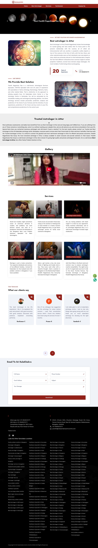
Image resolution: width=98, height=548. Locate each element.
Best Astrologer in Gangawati (57, 521)
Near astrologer (12, 475)
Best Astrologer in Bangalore (57, 445)
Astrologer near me (13, 477)
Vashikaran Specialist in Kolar (36, 502)
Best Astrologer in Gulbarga (57, 458)
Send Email (49, 397)
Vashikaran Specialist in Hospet (37, 477)
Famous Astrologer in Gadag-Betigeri (80, 483)
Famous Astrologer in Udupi (78, 486)
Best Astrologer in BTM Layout (16, 507)
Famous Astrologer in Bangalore (79, 445)
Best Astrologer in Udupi (56, 486)
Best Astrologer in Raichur (56, 472)
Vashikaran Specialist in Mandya (37, 505)
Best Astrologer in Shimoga (57, 466)
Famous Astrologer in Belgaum (78, 456)
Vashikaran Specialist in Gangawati (38, 526)
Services (48, 6)
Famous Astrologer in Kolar (78, 497)
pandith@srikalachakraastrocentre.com (64, 429)
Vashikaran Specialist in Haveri (37, 518)
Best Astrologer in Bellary (56, 518)
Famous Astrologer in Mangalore (79, 453)
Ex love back (11, 496)
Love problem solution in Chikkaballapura (77, 528)
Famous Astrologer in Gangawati (79, 521)
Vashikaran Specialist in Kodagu (37, 513)
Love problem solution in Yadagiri (79, 524)
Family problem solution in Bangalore (17, 442)
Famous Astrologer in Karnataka (79, 442)
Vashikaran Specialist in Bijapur (37, 464)
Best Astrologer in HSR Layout (15, 502)
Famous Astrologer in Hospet (78, 477)
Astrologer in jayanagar (14, 480)
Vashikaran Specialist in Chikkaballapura (35, 533)
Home (26, 6)
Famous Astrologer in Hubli (78, 450)
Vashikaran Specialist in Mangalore (38, 453)
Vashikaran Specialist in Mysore (37, 447)
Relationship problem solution (15, 499)
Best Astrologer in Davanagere (57, 461)
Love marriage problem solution (16, 491)
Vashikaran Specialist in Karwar (37, 521)
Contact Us (82, 6)
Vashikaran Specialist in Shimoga (37, 466)
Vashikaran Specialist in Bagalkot (37, 510)
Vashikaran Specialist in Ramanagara (38, 515)
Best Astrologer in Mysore (56, 447)
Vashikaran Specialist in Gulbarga (37, 458)
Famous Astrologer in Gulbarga (79, 458)
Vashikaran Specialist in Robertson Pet (37, 493)
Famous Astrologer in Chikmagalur (79, 502)
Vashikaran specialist (13, 488)
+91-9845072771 (84, 72)
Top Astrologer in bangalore (15, 469)
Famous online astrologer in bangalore (15, 460)
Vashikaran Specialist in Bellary (37, 524)
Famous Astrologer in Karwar (78, 516)
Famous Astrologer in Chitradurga (79, 494)
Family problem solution (14, 486)
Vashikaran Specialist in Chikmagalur (38, 507)
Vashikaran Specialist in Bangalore (37, 445)
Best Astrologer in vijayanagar (15, 505)
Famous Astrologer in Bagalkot (78, 505)
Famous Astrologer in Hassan (78, 480)
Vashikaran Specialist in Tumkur (37, 469)
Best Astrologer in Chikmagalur (58, 502)
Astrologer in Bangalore (14, 445)
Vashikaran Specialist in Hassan (37, 480)
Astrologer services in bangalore (16, 464)
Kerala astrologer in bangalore (15, 450)
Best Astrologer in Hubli (56, 450)
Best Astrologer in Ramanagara (58, 510)
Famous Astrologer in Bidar (78, 475)
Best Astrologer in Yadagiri (56, 524)
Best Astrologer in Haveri (56, 513)
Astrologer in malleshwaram (15, 447)
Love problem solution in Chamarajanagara (77, 534)
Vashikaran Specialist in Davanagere (38, 461)
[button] (7, 21)
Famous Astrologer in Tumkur (78, 469)
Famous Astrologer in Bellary (78, 518)
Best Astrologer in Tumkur (56, 469)
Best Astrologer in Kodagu (56, 508)
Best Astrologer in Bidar (56, 475)
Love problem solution (13, 483)
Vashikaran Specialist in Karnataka (37, 442)
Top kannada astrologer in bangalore (17, 453)
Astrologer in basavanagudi (15, 456)
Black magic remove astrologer (15, 494)
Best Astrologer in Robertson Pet (58, 488)
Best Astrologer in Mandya (56, 499)
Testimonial (59, 6)
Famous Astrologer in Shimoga (78, 466)
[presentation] (45, 353)
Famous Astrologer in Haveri (78, 513)
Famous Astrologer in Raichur (78, 472)
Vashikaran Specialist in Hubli (36, 450)
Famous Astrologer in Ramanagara (79, 510)
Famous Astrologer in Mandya (78, 499)
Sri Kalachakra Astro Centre (24, 545)
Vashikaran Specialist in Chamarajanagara (35, 539)
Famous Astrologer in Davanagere (79, 461)
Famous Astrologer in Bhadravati (79, 491)
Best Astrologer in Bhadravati (57, 491)
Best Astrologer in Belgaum (57, 456)
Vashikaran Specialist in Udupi (36, 488)
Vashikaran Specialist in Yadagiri (37, 529)
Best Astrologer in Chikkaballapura (58, 527)
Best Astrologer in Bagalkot (57, 505)
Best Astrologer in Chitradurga (57, 494)
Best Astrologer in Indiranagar (15, 510)
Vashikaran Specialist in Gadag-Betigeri (37, 485)
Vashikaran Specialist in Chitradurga (38, 499)
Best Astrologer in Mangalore (57, 453)
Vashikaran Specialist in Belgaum (37, 456)
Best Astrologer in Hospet (56, 477)
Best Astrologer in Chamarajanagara (59, 529)
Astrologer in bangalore (14, 472)
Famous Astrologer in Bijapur (78, 464)
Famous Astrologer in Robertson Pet (80, 488)
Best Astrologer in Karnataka (57, 442)
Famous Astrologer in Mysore (78, 447)
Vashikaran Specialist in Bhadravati (38, 496)
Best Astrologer (37, 6)
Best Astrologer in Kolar (56, 497)
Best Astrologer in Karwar (56, 516)
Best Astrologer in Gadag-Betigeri (58, 483)
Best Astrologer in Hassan (56, 480)
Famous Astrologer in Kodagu (78, 508)
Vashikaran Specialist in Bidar (36, 475)
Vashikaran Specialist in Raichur (37, 472)
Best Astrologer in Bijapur (56, 464)
